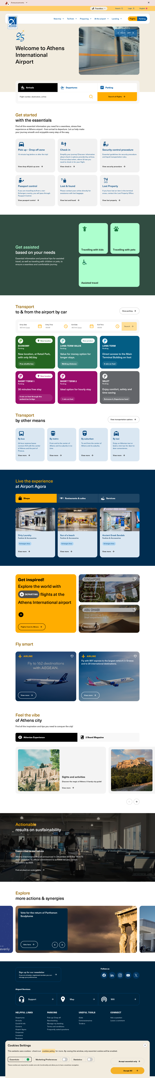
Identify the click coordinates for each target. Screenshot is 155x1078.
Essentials (14, 1059)
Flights (132, 18)
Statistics (77, 1059)
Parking (142, 18)
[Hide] (148, 2)
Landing (115, 18)
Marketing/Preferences (46, 1059)
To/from (70, 18)
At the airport (100, 18)
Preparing (84, 18)
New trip (57, 18)
